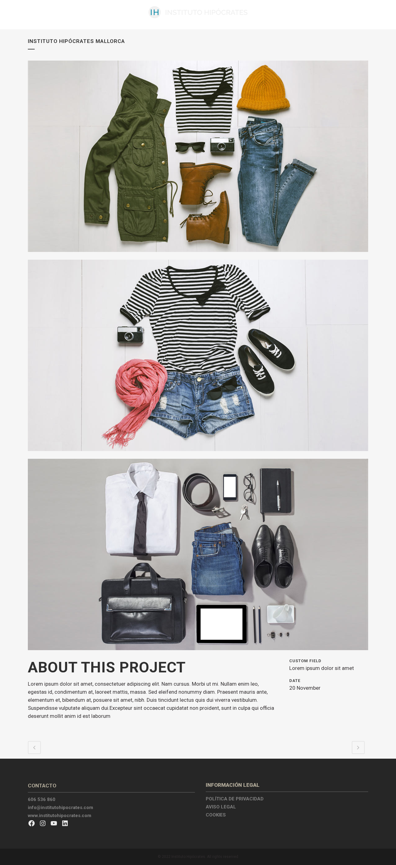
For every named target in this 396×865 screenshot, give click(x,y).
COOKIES (216, 815)
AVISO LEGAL (221, 807)
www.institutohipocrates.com (59, 815)
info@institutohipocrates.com (60, 807)
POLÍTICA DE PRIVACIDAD (235, 799)
